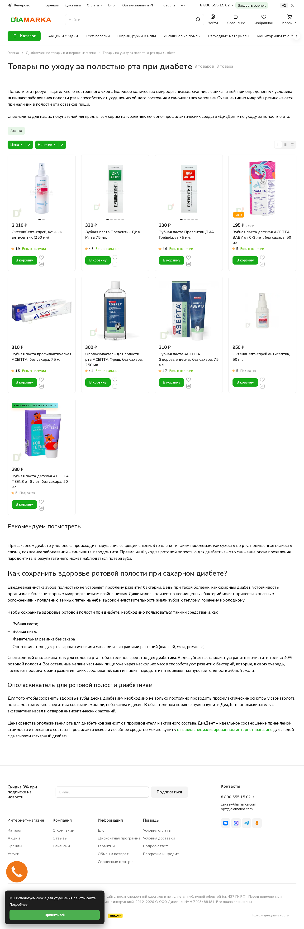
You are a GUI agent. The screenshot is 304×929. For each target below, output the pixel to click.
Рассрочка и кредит (161, 854)
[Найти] (198, 19)
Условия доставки (159, 838)
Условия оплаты (157, 830)
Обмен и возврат (113, 854)
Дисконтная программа (119, 838)
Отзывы (60, 838)
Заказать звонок (252, 5)
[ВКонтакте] (225, 823)
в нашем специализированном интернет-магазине (224, 729)
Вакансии (61, 846)
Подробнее (19, 904)
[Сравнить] (41, 264)
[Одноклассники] (257, 823)
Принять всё (55, 915)
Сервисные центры (115, 861)
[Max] (236, 823)
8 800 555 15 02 (215, 5)
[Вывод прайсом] (292, 144)
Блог (102, 830)
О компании (63, 830)
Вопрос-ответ (155, 846)
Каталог (15, 830)
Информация (110, 820)
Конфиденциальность (270, 915)
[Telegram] (246, 823)
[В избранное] (41, 257)
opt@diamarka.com (237, 809)
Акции (14, 838)
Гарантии (106, 846)
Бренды (15, 846)
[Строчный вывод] (285, 144)
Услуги (13, 854)
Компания (62, 820)
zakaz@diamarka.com (238, 804)
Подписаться (169, 792)
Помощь (151, 820)
